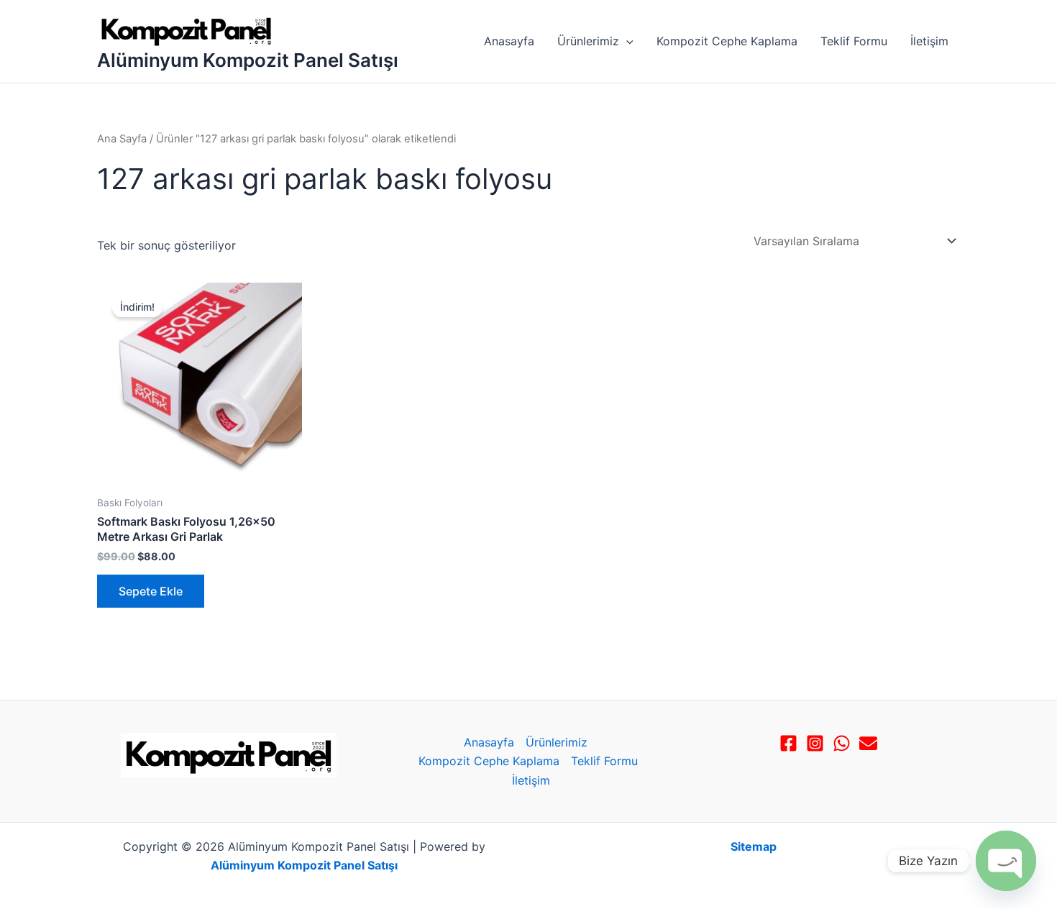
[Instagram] (815, 743)
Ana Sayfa (122, 138)
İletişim (929, 41)
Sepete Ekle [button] (151, 591)
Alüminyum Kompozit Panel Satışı (247, 60)
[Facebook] (788, 743)
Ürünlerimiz (588, 41)
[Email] (868, 743)
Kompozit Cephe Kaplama (726, 41)
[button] (626, 41)
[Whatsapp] (842, 743)
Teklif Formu (853, 41)
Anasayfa (509, 41)
